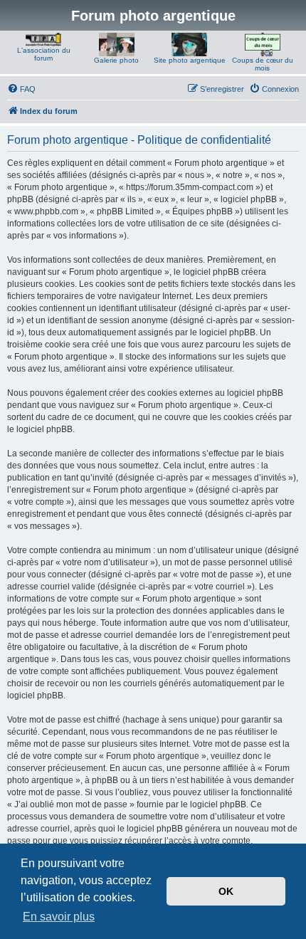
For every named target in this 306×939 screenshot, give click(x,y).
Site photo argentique (190, 60)
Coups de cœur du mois (262, 64)
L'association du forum (43, 54)
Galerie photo (116, 60)
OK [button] (225, 891)
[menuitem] (21, 89)
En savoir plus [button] (59, 917)
